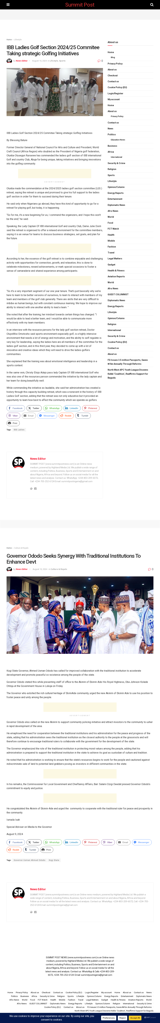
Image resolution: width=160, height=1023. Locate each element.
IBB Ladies (19, 430)
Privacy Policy (115, 63)
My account (114, 99)
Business (112, 146)
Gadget (111, 264)
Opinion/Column (116, 187)
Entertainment (115, 199)
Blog (113, 57)
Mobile (111, 241)
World (111, 217)
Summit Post (80, 4)
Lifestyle (18, 40)
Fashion (112, 246)
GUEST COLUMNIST (118, 294)
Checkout (113, 75)
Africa (111, 152)
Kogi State (54, 860)
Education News (118, 140)
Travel (111, 252)
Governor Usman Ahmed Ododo (29, 860)
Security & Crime (116, 163)
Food (110, 223)
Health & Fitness (116, 270)
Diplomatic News (116, 205)
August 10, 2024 (39, 61)
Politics (112, 134)
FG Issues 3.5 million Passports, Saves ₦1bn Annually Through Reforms (128, 362)
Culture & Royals (21, 548)
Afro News (113, 211)
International (116, 157)
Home (9, 40)
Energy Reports (116, 193)
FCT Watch (113, 229)
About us (112, 69)
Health (111, 235)
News (110, 128)
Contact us (113, 81)
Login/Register (115, 93)
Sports (62, 61)
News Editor (22, 61)
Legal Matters (115, 258)
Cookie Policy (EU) (117, 87)
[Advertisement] (80, 14)
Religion (112, 169)
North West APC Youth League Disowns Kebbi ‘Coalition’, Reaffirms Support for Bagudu (128, 374)
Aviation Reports (116, 276)
